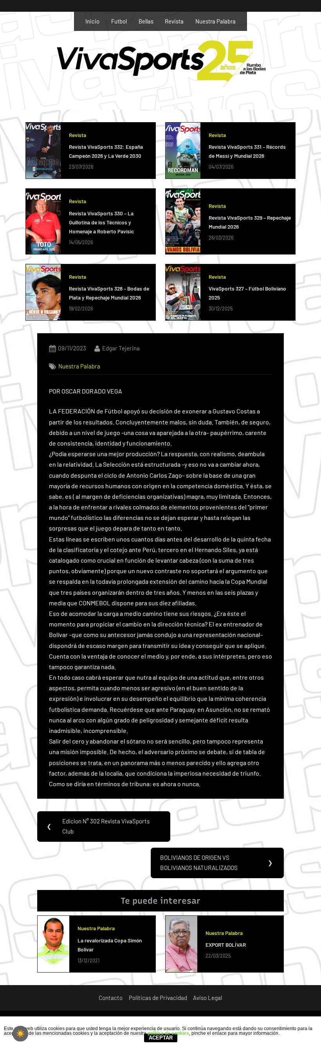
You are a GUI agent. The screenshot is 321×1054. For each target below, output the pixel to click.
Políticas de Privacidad (158, 997)
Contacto (111, 997)
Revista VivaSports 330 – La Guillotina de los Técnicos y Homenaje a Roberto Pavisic (101, 222)
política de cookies (168, 1033)
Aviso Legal (207, 997)
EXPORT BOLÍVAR (226, 944)
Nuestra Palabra (215, 21)
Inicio (92, 21)
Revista (174, 21)
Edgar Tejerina (121, 348)
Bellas (146, 21)
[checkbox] (20, 1033)
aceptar (161, 1038)
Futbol (119, 21)
